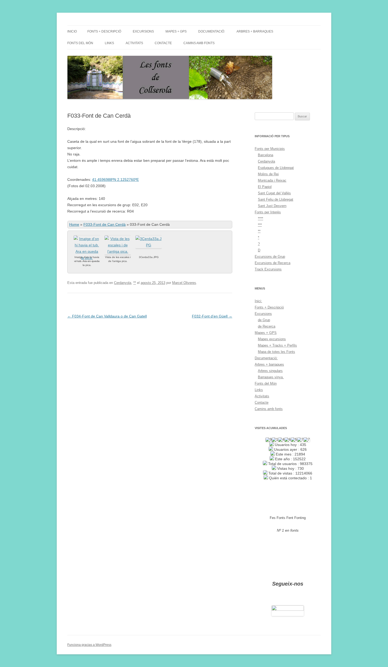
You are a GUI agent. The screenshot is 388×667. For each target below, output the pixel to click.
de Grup (264, 320)
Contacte (163, 43)
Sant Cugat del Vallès (274, 193)
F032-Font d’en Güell (212, 316)
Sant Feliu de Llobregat (275, 199)
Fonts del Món (80, 43)
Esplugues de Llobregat (276, 168)
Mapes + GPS (176, 31)
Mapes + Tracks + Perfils (277, 345)
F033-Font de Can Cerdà (104, 224)
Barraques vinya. (271, 377)
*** (260, 225)
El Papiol (265, 187)
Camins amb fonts (199, 43)
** (134, 283)
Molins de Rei (268, 174)
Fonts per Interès (268, 212)
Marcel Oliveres (184, 283)
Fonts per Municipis (270, 149)
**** (260, 218)
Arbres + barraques (254, 31)
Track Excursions (268, 269)
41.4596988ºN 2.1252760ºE (115, 179)
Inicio (72, 31)
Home (74, 224)
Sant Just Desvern (272, 206)
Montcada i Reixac (272, 180)
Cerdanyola (122, 283)
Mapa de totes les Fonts (276, 352)
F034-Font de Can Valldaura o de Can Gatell (107, 316)
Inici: (258, 301)
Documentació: (211, 31)
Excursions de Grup (270, 257)
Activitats (134, 43)
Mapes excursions (272, 339)
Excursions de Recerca (272, 263)
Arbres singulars (270, 371)
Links (109, 43)
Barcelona (265, 155)
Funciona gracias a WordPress (89, 645)
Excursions (143, 31)
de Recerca (266, 326)
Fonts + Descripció (104, 31)
